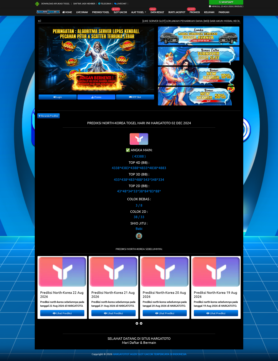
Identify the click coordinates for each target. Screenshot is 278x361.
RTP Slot (136, 96)
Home (68, 12)
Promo (97, 96)
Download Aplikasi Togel (55, 3)
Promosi (195, 12)
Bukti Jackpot (176, 12)
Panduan (224, 12)
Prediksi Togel (100, 12)
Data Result (157, 12)
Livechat (121, 3)
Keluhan (209, 12)
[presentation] (137, 323)
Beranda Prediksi (49, 115)
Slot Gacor (120, 12)
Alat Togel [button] (137, 12)
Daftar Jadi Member (84, 3)
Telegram (105, 3)
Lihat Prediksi (64, 313)
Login (59, 96)
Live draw (82, 12)
